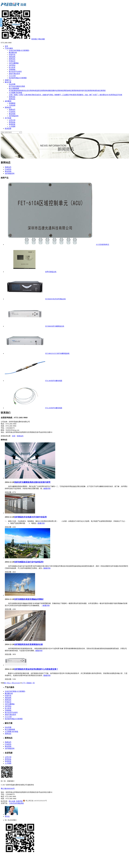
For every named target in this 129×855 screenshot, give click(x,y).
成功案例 (8, 101)
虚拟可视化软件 (14, 73)
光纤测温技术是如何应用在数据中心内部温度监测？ (36, 669)
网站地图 (41, 39)
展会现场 (12, 114)
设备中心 (8, 80)
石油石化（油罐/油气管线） (44, 95)
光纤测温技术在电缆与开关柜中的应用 (30, 517)
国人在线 (12, 801)
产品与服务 (9, 48)
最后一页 (31, 683)
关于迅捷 (8, 118)
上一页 (11, 683)
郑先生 (7, 816)
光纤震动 (12, 65)
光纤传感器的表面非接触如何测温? (29, 599)
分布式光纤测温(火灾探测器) (19, 50)
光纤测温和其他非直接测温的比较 (28, 644)
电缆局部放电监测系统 (68, 90)
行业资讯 (12, 111)
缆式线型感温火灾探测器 (18, 78)
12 (14, 683)
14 (18, 683)
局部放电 (12, 57)
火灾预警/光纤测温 (15, 92)
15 (19, 683)
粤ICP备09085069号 (8, 788)
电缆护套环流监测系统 (85, 90)
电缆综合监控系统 (26, 90)
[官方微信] (16, 39)
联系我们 (34, 39)
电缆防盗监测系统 (99, 90)
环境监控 (12, 61)
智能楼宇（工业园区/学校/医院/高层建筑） (69, 95)
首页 (6, 46)
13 (16, 683)
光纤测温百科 (14, 116)
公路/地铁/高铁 (29, 95)
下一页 (25, 683)
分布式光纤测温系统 (16, 803)
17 (22, 683)
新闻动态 (8, 107)
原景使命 (12, 122)
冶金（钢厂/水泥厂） (92, 95)
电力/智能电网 (14, 88)
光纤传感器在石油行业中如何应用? (29, 562)
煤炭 (101, 95)
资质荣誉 (12, 124)
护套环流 (12, 54)
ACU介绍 (12, 76)
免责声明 (19, 801)
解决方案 (8, 82)
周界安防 (12, 59)
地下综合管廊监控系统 (17, 86)
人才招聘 (12, 126)
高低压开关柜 (117, 95)
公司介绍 (12, 120)
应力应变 (12, 67)
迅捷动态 (12, 109)
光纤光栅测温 (14, 63)
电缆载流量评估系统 (53, 90)
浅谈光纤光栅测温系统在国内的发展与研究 (32, 482)
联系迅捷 (8, 128)
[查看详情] (47, 488)
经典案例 (12, 103)
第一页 (6, 683)
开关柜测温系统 (14, 90)
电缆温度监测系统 (39, 90)
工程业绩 (12, 105)
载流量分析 (13, 52)
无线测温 (12, 69)
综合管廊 (12, 84)
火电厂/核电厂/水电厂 (16, 95)
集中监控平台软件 (15, 71)
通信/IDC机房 (107, 95)
